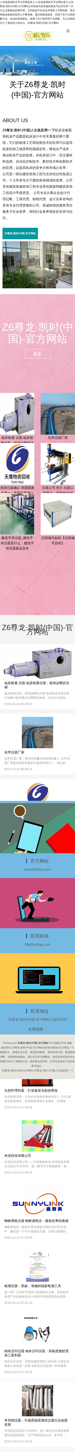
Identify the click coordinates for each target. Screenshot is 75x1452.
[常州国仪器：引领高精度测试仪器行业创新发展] (37, 1400)
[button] (70, 60)
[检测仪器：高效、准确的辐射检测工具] (37, 1266)
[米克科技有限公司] (37, 1135)
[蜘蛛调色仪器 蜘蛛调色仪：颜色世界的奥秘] (37, 1200)
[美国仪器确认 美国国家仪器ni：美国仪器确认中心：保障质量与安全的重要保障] (17, 463)
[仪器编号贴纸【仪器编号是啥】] (58, 513)
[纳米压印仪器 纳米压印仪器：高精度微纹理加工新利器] (37, 1331)
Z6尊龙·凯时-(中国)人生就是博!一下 (28, 130)
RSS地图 (54, 1043)
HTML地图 (66, 1043)
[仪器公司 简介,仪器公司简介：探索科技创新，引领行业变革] (58, 463)
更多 (37, 353)
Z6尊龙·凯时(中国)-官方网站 (20, 233)
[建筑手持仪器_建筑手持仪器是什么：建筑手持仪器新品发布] (17, 513)
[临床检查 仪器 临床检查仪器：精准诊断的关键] (17, 413)
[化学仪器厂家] (58, 413)
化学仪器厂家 (58, 437)
